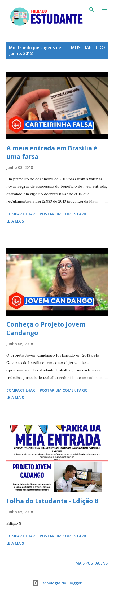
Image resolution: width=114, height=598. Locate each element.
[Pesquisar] (92, 9)
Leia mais (15, 221)
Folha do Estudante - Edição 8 (52, 500)
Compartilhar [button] (20, 213)
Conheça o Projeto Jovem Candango (45, 328)
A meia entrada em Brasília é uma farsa (51, 152)
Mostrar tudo (88, 47)
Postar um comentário (64, 213)
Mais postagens (92, 563)
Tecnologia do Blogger (60, 583)
